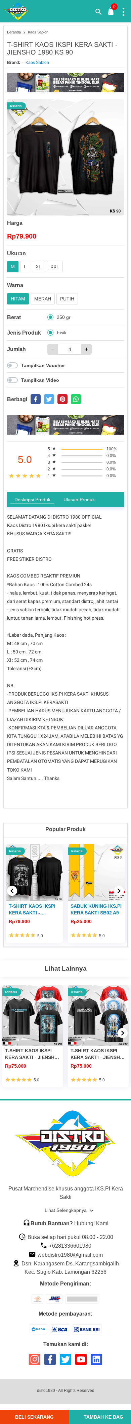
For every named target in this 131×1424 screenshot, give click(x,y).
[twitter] (49, 399)
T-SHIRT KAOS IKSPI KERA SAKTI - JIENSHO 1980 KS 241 (31, 1054)
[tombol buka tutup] (111, 13)
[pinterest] (62, 399)
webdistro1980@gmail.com (69, 1255)
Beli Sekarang (34, 1417)
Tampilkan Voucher (43, 365)
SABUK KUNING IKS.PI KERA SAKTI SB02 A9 (34, 909)
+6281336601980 (69, 1246)
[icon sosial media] (35, 1362)
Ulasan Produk (79, 499)
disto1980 (46, 1390)
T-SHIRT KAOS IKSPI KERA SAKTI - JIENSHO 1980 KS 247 (97, 1054)
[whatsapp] (76, 399)
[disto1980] (20, 11)
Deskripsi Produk (32, 499)
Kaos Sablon (37, 62)
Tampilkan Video (40, 380)
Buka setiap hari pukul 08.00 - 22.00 (69, 1237)
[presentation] (12, 891)
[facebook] (36, 399)
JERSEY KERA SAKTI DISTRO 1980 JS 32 (94, 909)
